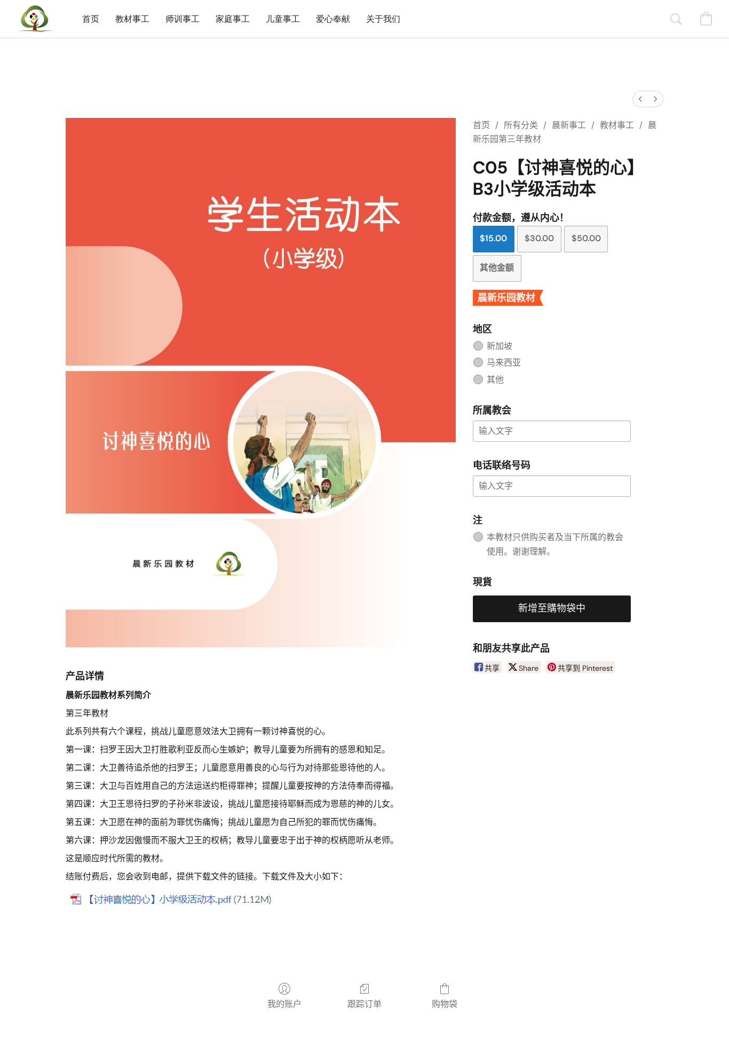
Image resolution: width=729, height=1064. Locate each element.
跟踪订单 (364, 1004)
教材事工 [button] (132, 18)
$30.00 (539, 238)
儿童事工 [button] (283, 18)
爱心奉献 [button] (333, 18)
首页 (481, 125)
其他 (495, 379)
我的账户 (284, 1004)
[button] (34, 18)
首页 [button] (90, 18)
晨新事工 (569, 125)
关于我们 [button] (383, 18)
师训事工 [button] (182, 18)
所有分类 (521, 125)
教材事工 (617, 125)
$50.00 (586, 238)
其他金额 (497, 267)
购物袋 (444, 1004)
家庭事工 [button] (233, 18)
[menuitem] (640, 99)
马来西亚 (504, 362)
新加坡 (499, 346)
